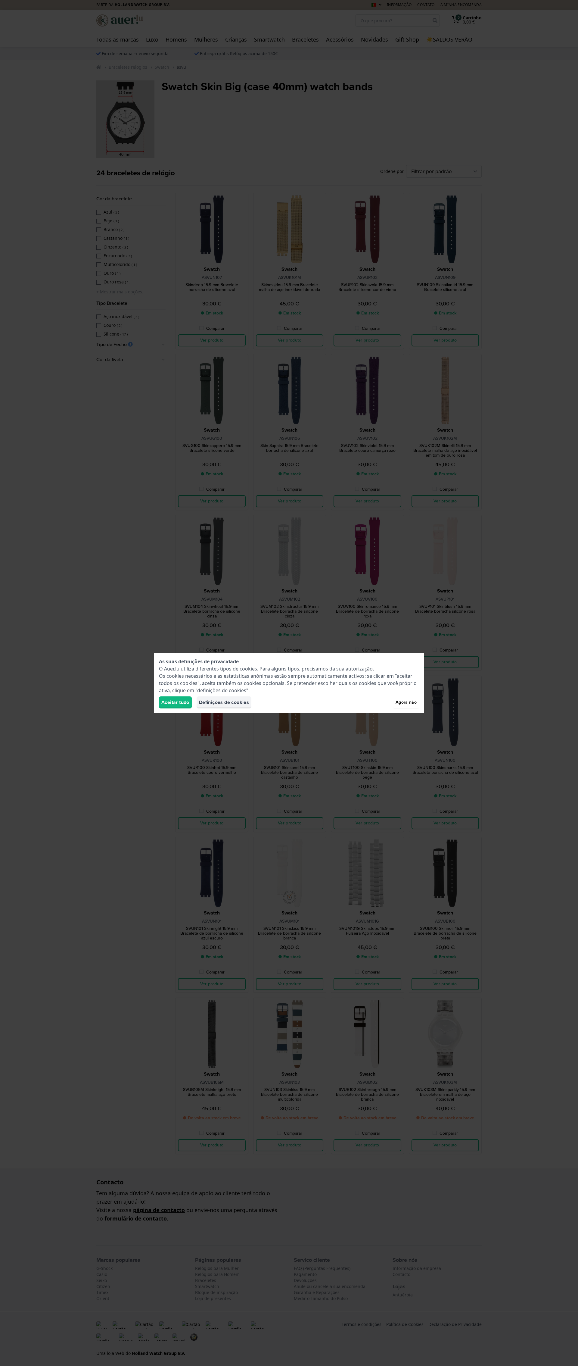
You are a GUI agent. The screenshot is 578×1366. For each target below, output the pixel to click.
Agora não (406, 702)
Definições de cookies (224, 702)
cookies (248, 668)
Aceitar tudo (175, 702)
